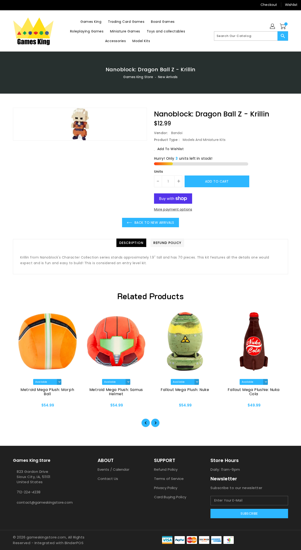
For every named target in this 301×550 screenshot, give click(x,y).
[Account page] (272, 26)
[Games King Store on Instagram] (16, 4)
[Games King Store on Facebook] (7, 4)
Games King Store (138, 77)
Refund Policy (166, 469)
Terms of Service (169, 478)
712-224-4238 (28, 492)
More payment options (173, 209)
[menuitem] (91, 21)
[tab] (131, 243)
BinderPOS (74, 542)
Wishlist (291, 4)
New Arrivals (168, 77)
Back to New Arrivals (154, 222)
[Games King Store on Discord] (25, 4)
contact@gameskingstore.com (45, 502)
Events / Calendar (113, 469)
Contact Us (108, 478)
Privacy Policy (165, 487)
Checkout (269, 4)
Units (158, 171)
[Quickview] (20, 407)
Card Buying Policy (170, 496)
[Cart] (283, 26)
